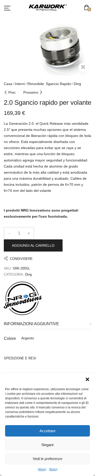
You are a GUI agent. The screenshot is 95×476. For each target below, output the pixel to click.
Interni (20, 84)
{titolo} (42, 469)
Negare (48, 445)
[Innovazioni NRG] (23, 298)
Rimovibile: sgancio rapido (49, 84)
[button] (87, 379)
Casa (8, 84)
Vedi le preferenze (47, 459)
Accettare (47, 431)
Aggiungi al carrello (33, 245)
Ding (77, 84)
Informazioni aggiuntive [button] (31, 324)
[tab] (47, 324)
